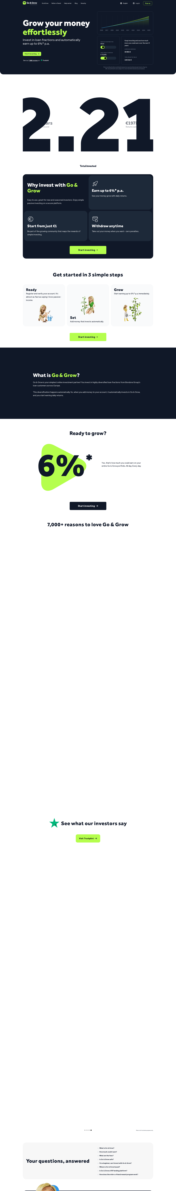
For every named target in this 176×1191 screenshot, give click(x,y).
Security (83, 3)
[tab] (84, 1130)
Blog (76, 3)
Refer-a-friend (56, 3)
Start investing (31, 54)
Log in (138, 3)
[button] (124, 1148)
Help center (68, 3)
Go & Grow (45, 3)
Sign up (147, 3)
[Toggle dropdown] (121, 3)
